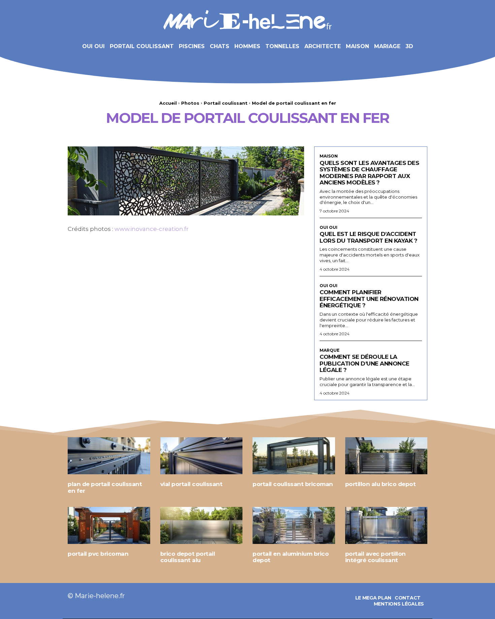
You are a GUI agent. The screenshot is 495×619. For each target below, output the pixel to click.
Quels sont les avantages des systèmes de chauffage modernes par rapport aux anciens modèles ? (369, 173)
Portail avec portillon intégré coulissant (375, 557)
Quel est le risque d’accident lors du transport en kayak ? (368, 237)
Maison (329, 156)
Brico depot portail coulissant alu (187, 557)
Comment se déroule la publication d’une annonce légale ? (364, 363)
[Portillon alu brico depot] (386, 455)
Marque (329, 350)
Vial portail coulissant (191, 484)
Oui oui (328, 227)
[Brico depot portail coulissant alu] (201, 525)
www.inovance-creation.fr (151, 229)
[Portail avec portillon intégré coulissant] (386, 525)
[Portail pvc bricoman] (109, 525)
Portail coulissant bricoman (293, 484)
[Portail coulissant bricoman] (294, 455)
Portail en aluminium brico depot (291, 557)
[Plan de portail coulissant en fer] (109, 455)
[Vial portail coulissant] (201, 455)
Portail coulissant (226, 103)
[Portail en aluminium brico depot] (294, 525)
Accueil (168, 103)
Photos (190, 103)
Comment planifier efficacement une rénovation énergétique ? (369, 299)
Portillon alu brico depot (380, 484)
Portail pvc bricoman (98, 553)
